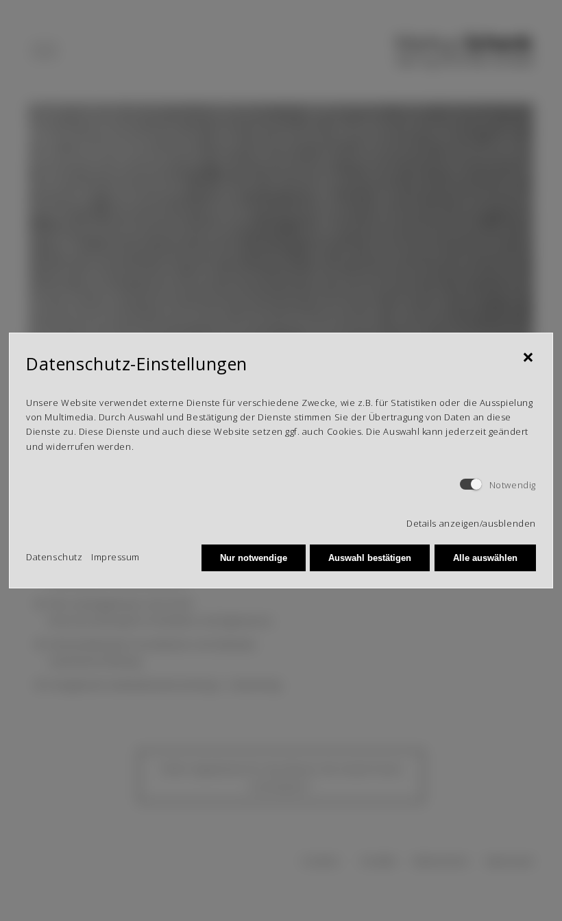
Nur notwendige (253, 558)
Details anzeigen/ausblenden (470, 523)
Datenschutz (54, 557)
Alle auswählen (485, 558)
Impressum (115, 557)
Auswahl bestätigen (369, 558)
